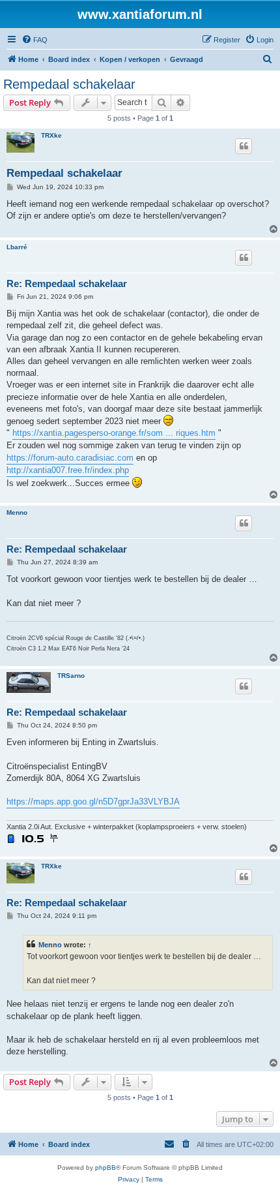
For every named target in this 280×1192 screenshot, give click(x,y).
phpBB (105, 1167)
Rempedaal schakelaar (69, 84)
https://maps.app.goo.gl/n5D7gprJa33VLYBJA (93, 801)
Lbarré (17, 247)
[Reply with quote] (243, 146)
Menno (17, 512)
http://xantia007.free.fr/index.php (68, 470)
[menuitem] (34, 40)
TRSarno (71, 675)
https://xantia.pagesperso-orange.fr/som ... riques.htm (114, 433)
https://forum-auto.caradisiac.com (70, 458)
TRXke (51, 135)
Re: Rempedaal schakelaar (67, 283)
